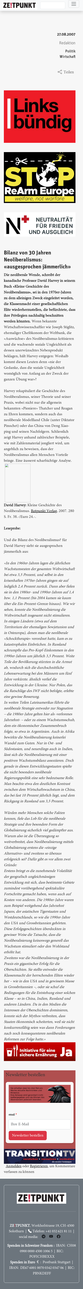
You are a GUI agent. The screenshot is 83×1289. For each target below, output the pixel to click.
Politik (70, 51)
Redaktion (67, 43)
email (12, 1114)
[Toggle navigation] (73, 4)
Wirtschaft (67, 57)
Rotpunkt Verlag (44, 511)
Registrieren (39, 1166)
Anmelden (14, 1166)
